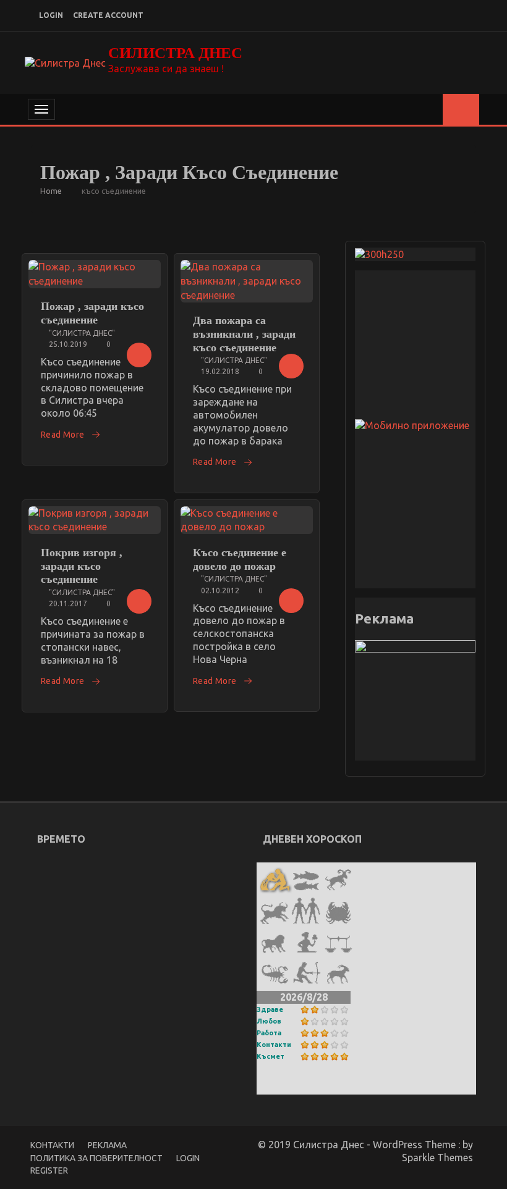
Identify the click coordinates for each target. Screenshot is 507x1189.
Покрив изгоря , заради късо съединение (81, 565)
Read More (63, 435)
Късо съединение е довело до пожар (239, 559)
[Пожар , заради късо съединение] (94, 274)
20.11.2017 (68, 603)
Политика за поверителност (96, 1158)
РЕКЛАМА (107, 1145)
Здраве (270, 1009)
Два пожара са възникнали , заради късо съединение (244, 333)
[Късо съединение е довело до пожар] (247, 520)
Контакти (274, 1044)
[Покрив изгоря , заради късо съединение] (94, 520)
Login (188, 1158)
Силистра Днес (175, 52)
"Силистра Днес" (82, 333)
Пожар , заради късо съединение (92, 313)
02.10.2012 (220, 590)
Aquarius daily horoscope (312, 1086)
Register (49, 1170)
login (51, 15)
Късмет (270, 1056)
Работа (269, 1033)
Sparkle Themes (437, 1157)
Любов (269, 1021)
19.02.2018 (220, 371)
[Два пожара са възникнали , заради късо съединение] (247, 281)
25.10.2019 (68, 344)
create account (108, 15)
